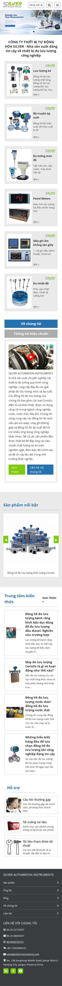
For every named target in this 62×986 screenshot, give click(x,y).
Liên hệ (7, 913)
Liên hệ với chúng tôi (37, 470)
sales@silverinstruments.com (23, 954)
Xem (35, 94)
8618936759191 (15, 941)
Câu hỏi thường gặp (37, 800)
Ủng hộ (7, 890)
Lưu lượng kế (42, 71)
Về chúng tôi (10, 905)
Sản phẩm (9, 882)
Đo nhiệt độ (41, 283)
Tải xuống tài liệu (35, 822)
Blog (5, 898)
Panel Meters (41, 198)
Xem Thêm (15, 470)
